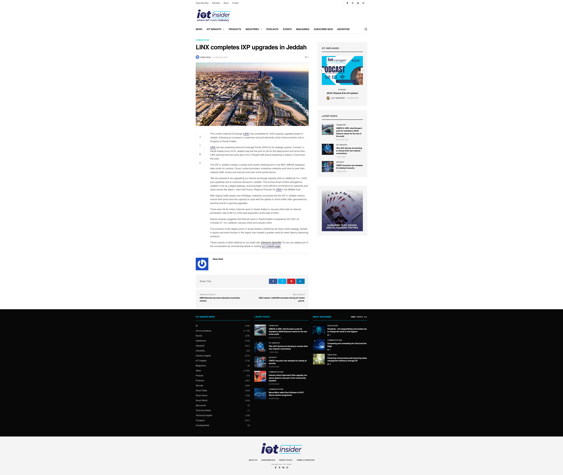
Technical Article (203, 410)
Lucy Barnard (338, 98)
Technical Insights (204, 415)
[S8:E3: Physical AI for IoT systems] (342, 70)
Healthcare (201, 341)
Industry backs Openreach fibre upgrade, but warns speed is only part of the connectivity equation (288, 378)
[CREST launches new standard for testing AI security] (328, 166)
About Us (253, 460)
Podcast (342, 89)
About (226, 2)
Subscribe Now (202, 2)
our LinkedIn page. (271, 246)
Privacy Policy (285, 460)
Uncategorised (202, 425)
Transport (341, 125)
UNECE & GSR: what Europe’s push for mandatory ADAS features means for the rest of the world (349, 132)
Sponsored (201, 405)
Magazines (302, 29)
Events (287, 29)
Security (340, 162)
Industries (252, 29)
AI (197, 326)
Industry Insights (203, 355)
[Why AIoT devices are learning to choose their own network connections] (328, 149)
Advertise (216, 2)
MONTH (360, 317)
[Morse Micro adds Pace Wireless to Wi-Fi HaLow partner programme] (260, 393)
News (199, 29)
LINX (246, 133)
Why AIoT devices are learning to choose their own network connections (349, 151)
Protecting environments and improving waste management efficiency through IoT (347, 359)
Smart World (201, 400)
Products (235, 29)
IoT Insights (214, 29)
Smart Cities (201, 390)
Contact (235, 2)
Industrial (200, 346)
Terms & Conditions (305, 460)
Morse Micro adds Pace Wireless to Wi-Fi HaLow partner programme (286, 393)
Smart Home (201, 395)
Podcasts (272, 29)
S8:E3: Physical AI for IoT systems (342, 93)
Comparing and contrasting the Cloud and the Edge (347, 344)
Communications (202, 40)
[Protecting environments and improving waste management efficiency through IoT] (319, 359)
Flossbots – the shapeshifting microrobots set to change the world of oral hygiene (347, 330)
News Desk (205, 57)
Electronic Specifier (271, 242)
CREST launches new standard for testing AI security (349, 166)
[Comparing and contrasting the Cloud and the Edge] (319, 344)
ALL (365, 317)
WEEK (353, 317)
